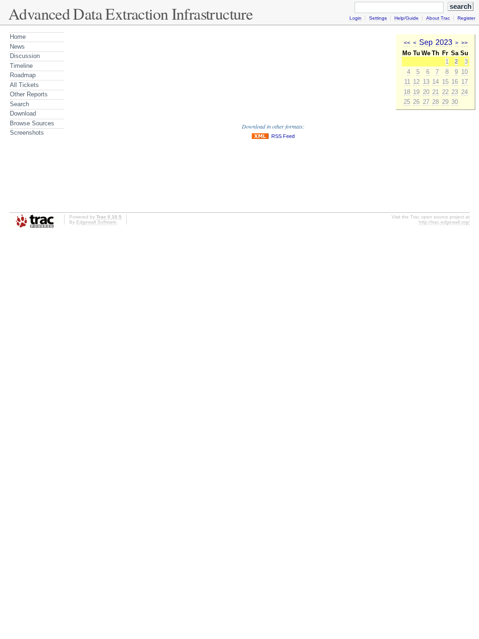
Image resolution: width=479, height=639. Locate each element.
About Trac (438, 18)
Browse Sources (32, 123)
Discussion (25, 55)
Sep (426, 42)
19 (416, 91)
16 (454, 81)
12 (416, 81)
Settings (378, 18)
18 (407, 91)
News (17, 46)
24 (464, 91)
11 (407, 81)
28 (435, 101)
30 (454, 101)
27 (426, 101)
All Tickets (24, 84)
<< (407, 43)
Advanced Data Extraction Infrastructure (130, 13)
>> (464, 43)
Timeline (21, 65)
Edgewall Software (96, 222)
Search (19, 104)
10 (464, 71)
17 (464, 81)
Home (18, 36)
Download (23, 113)
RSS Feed (283, 136)
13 (426, 81)
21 (435, 91)
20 (426, 91)
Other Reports (29, 94)
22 (445, 91)
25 (407, 101)
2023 (443, 42)
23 (454, 91)
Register (466, 18)
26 (416, 101)
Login (355, 18)
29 (445, 101)
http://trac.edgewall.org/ (444, 222)
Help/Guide (406, 18)
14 (435, 81)
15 (445, 81)
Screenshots (27, 132)
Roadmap (23, 75)
